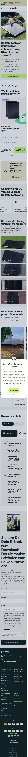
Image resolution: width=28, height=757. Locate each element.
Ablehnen (9, 394)
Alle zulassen (14, 390)
